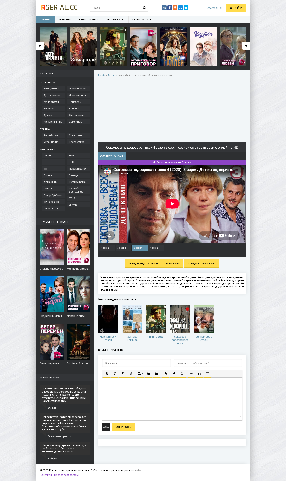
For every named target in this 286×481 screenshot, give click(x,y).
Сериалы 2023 (141, 19)
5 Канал (48, 175)
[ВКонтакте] (164, 7)
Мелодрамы (51, 101)
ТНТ (46, 168)
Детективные (52, 95)
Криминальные (53, 121)
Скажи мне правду (59, 436)
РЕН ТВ (48, 188)
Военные (74, 108)
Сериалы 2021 (88, 19)
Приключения (77, 88)
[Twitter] (186, 7)
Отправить (123, 426)
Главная (45, 19)
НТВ (71, 155)
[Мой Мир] (180, 7)
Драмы (48, 115)
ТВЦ (71, 162)
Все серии (173, 263)
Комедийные (52, 88)
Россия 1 (49, 155)
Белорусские (77, 141)
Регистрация (214, 7)
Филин (52, 407)
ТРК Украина (51, 201)
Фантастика (76, 115)
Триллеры (75, 101)
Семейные (75, 121)
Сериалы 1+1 (52, 208)
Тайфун (52, 458)
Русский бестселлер (76, 190)
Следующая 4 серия (201, 263)
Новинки (65, 19)
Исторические (78, 95)
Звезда (73, 175)
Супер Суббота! (53, 195)
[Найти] (144, 8)
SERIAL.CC (59, 7)
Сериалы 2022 (115, 19)
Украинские (51, 141)
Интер (73, 204)
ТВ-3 (72, 198)
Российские (51, 135)
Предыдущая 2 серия (143, 263)
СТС (46, 162)
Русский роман (78, 181)
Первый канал (77, 168)
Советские (75, 135)
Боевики (49, 108)
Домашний (50, 181)
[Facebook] (169, 7)
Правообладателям (66, 474)
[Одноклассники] (175, 7)
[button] (106, 373)
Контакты (46, 474)
